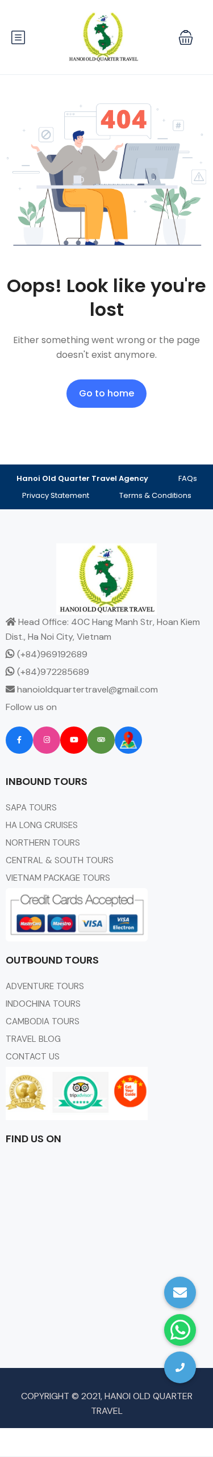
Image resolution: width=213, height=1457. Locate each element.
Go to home (106, 393)
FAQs (187, 478)
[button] (185, 37)
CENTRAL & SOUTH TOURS (60, 860)
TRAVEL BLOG (33, 1039)
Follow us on (31, 707)
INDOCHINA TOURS (43, 1004)
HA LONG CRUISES (42, 825)
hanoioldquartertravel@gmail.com (86, 689)
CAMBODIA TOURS (43, 1021)
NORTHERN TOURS (43, 842)
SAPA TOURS (31, 807)
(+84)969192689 (51, 654)
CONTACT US (33, 1056)
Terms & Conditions (155, 495)
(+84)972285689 (52, 672)
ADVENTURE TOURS (45, 986)
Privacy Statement (55, 495)
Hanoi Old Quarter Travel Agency (82, 478)
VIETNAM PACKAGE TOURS (58, 878)
